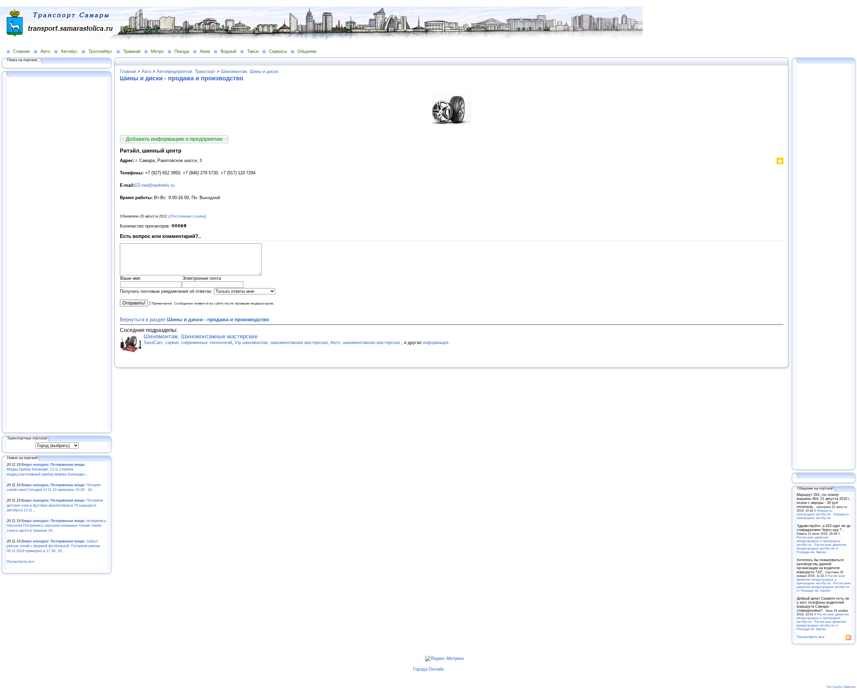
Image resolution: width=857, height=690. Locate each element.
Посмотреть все (20, 561)
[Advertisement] (57, 253)
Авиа (205, 51)
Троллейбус (100, 51)
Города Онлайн (428, 669)
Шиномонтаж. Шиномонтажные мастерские (200, 336)
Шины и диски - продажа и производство (181, 78)
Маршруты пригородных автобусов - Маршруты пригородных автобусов (823, 514)
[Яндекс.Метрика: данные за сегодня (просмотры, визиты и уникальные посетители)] (444, 658)
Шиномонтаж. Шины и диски (249, 71)
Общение (307, 51)
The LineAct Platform (841, 687)
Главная (21, 51)
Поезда (181, 51)
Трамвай (131, 51)
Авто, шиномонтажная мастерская (365, 342)
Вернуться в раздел (194, 319)
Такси (252, 51)
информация (435, 342)
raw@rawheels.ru (157, 185)
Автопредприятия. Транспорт (186, 71)
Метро (157, 51)
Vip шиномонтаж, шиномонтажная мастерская (281, 342)
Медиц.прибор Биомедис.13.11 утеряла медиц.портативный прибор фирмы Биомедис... (47, 469)
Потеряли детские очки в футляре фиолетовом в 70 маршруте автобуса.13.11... (55, 505)
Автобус (69, 51)
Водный (228, 51)
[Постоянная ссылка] (188, 216)
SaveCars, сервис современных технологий (188, 342)
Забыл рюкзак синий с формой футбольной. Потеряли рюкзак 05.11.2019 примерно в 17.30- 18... (53, 546)
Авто (45, 51)
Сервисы (278, 51)
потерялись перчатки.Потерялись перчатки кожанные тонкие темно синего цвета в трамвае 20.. (56, 525)
